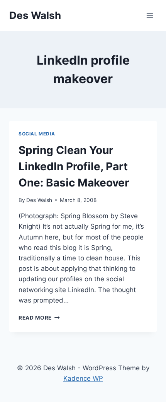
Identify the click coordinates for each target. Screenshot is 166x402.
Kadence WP (83, 378)
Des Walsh (39, 200)
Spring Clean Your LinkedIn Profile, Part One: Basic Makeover (74, 166)
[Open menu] (149, 15)
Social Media (37, 134)
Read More (39, 318)
